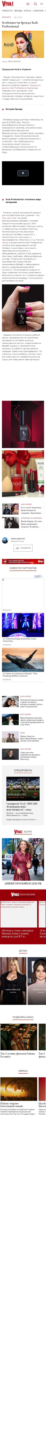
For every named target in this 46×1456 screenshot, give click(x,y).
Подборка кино (23, 1017)
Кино (22, 733)
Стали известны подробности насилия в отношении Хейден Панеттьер (30, 755)
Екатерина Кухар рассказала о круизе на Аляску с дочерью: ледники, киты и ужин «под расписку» (31, 703)
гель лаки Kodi (9, 218)
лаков (5, 242)
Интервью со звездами (31, 518)
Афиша (23, 1071)
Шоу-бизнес (26, 504)
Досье (23, 951)
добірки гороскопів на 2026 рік (23, 883)
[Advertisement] (23, 381)
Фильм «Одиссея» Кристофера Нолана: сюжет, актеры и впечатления (31, 738)
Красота (6, 17)
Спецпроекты (23, 771)
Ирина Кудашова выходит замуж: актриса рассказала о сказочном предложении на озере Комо (32, 721)
